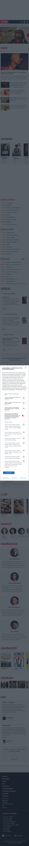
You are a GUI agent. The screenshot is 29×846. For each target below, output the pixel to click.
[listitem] (14, 394)
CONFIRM (9, 472)
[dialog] (14, 423)
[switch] (23, 398)
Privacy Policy (23, 478)
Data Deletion (6, 478)
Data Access (14, 478)
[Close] (26, 368)
